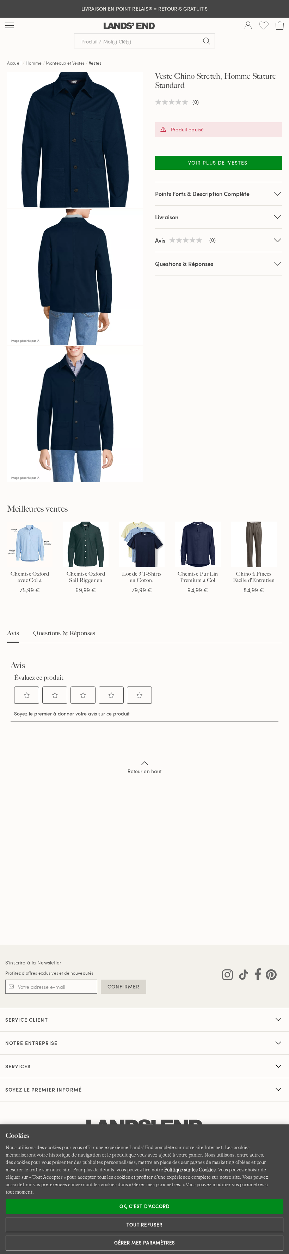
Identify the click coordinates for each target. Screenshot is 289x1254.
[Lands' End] (129, 25)
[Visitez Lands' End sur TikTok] (241, 976)
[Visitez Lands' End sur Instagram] (227, 976)
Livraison (166, 217)
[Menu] (9, 26)
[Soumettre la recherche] (206, 41)
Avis (13, 633)
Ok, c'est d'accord (144, 1206)
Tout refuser (144, 1225)
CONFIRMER (123, 986)
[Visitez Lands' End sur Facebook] (256, 976)
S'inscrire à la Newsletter (33, 962)
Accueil (14, 63)
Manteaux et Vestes (65, 63)
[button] (27, 695)
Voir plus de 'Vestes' (218, 162)
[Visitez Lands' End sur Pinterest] (269, 976)
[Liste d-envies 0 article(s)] (264, 26)
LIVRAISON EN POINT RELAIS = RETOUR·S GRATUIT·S (144, 8)
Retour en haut (145, 771)
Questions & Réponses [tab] (64, 633)
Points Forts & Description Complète (202, 194)
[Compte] (248, 25)
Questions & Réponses (184, 264)
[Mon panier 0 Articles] (280, 26)
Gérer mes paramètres (144, 1243)
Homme (34, 63)
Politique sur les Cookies (190, 1169)
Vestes (95, 63)
